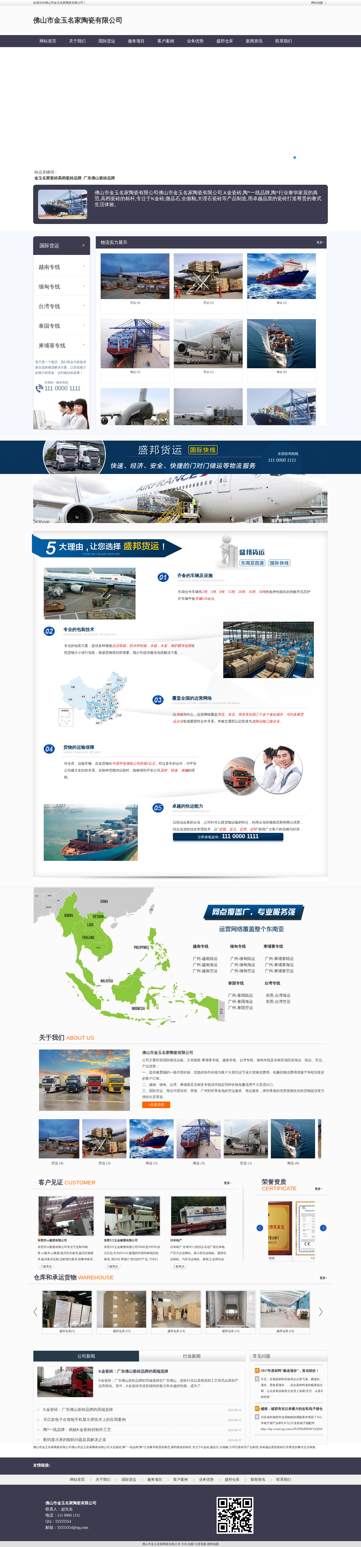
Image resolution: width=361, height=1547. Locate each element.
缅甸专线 (49, 287)
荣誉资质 (291, 1258)
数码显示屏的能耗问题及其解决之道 (74, 1440)
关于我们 (77, 41)
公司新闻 (86, 1356)
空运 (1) (208, 336)
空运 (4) (135, 266)
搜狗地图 (213, 1544)
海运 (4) (282, 405)
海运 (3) (135, 336)
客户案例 (165, 41)
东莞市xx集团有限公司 (52, 1240)
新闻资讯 (254, 41)
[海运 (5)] (82, 1138)
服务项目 (136, 41)
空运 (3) (208, 266)
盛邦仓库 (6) (67, 1331)
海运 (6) (282, 336)
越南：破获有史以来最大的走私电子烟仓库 (293, 1373)
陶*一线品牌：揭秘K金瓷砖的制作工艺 (77, 1430)
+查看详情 (156, 1105)
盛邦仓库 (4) (176, 1331)
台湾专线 (49, 306)
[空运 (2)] (318, 1138)
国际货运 (106, 41)
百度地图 (200, 1544)
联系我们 (283, 41)
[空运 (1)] (176, 1138)
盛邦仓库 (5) (122, 1331)
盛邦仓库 (224, 41)
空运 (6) (135, 405)
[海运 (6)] (224, 1138)
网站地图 (317, 2)
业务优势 (195, 41)
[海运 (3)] (129, 1138)
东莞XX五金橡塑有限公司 (121, 1240)
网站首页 (48, 41)
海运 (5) (282, 266)
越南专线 (49, 267)
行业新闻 (192, 1356)
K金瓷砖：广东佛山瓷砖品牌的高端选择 (133, 1371)
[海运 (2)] (271, 1138)
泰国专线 (49, 326)
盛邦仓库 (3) (231, 1331)
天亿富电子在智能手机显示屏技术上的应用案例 (84, 1419)
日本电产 (176, 1240)
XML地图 (187, 1544)
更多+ (320, 242)
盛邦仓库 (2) (285, 1331)
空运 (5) (208, 405)
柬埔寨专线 (52, 345)
